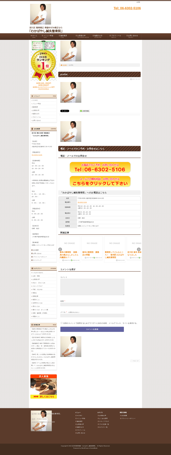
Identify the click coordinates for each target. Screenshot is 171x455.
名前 (62, 301)
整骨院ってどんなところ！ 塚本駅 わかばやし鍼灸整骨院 (114, 254)
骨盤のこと (36, 316)
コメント (63, 277)
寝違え (35, 293)
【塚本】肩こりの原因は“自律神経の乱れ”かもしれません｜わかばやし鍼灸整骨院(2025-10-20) (43, 357)
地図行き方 (98, 36)
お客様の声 (83, 36)
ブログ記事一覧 (104, 424)
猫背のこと (36, 299)
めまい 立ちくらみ (39, 283)
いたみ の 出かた (38, 272)
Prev (60, 249)
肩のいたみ (36, 306)
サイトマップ (37, 260)
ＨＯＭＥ (35, 100)
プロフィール (116, 36)
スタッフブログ (37, 286)
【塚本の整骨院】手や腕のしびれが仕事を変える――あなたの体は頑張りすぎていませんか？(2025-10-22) (43, 331)
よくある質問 (103, 418)
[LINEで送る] (84, 111)
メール (63, 312)
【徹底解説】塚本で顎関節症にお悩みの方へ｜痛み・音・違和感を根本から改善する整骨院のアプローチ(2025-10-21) (43, 347)
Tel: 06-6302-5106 (127, 8)
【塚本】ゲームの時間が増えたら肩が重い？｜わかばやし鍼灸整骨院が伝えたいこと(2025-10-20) (43, 365)
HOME (65, 65)
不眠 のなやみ (37, 289)
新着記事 (35, 296)
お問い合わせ (133, 36)
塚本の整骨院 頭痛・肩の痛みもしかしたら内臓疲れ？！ (69, 254)
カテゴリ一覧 (103, 427)
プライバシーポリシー (40, 257)
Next (139, 249)
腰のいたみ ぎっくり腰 (40, 309)
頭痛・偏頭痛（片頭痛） (40, 313)
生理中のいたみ (37, 303)
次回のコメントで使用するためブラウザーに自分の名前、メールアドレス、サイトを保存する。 (100, 323)
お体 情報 (36, 276)
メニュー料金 (48, 36)
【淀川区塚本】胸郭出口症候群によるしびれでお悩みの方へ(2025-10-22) (43, 339)
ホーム (34, 36)
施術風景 (63, 36)
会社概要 (36, 250)
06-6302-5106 (82, 202)
